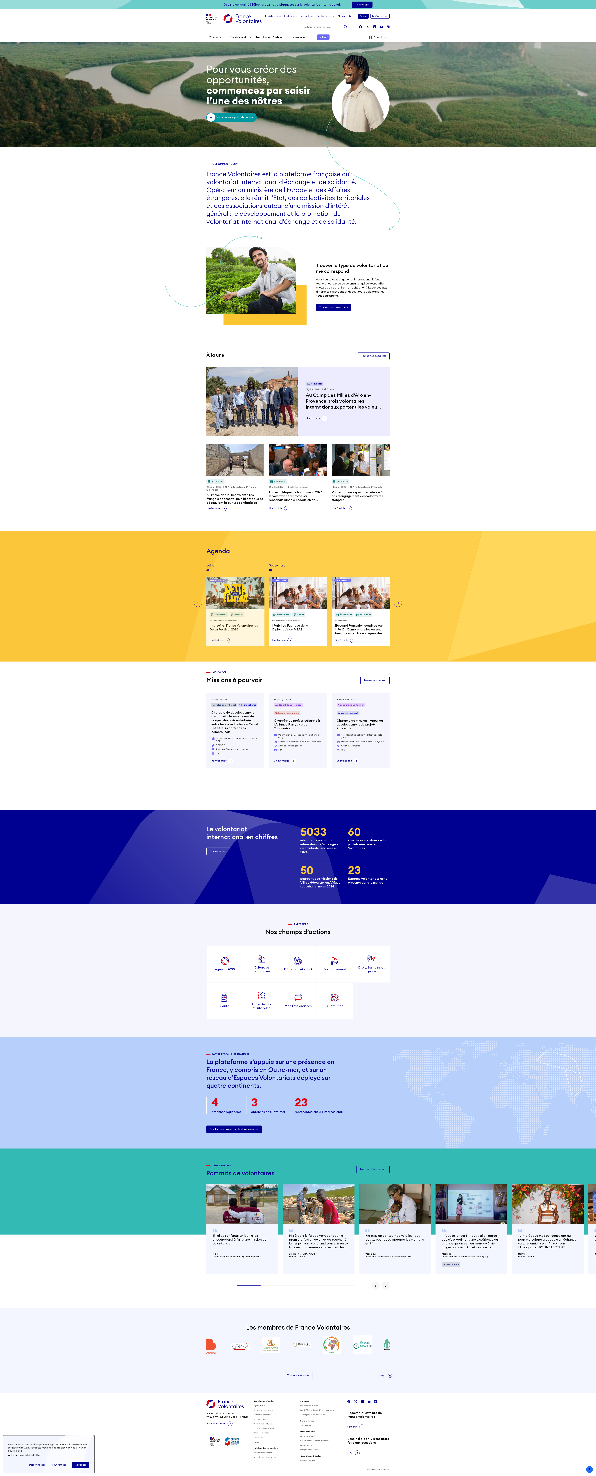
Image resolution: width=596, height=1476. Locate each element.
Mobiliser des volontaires (280, 16)
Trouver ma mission (375, 680)
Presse (363, 16)
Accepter (80, 1465)
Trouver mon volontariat (333, 307)
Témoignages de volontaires (312, 1415)
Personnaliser (37, 1465)
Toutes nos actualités (373, 356)
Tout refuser (59, 1465)
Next (398, 603)
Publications (324, 16)
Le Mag (323, 37)
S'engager (215, 37)
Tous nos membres (298, 1375)
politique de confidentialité (24, 1455)
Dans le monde (238, 37)
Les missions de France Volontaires (315, 1441)
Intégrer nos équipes (309, 1450)
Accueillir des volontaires (264, 1457)
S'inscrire (352, 1427)
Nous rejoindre (306, 1445)
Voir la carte (305, 1425)
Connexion (381, 16)
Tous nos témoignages (373, 1169)
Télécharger (362, 4)
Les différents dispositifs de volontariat (317, 1410)
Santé (256, 1442)
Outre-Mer (258, 1437)
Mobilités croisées (261, 1433)
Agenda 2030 (259, 1406)
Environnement (260, 1419)
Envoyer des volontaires (263, 1453)
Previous (198, 603)
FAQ (350, 1452)
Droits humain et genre (263, 1424)
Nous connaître (300, 37)
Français (378, 37)
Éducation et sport (261, 1415)
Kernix (387, 1469)
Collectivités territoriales (264, 1428)
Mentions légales (307, 1461)
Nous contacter (216, 1423)
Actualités (307, 16)
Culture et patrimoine (263, 1410)
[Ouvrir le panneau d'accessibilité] (589, 1469)
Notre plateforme (308, 1436)
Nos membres (346, 16)
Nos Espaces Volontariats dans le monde (234, 1129)
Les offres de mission (309, 1406)
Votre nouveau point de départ (235, 117)
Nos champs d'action (269, 37)
